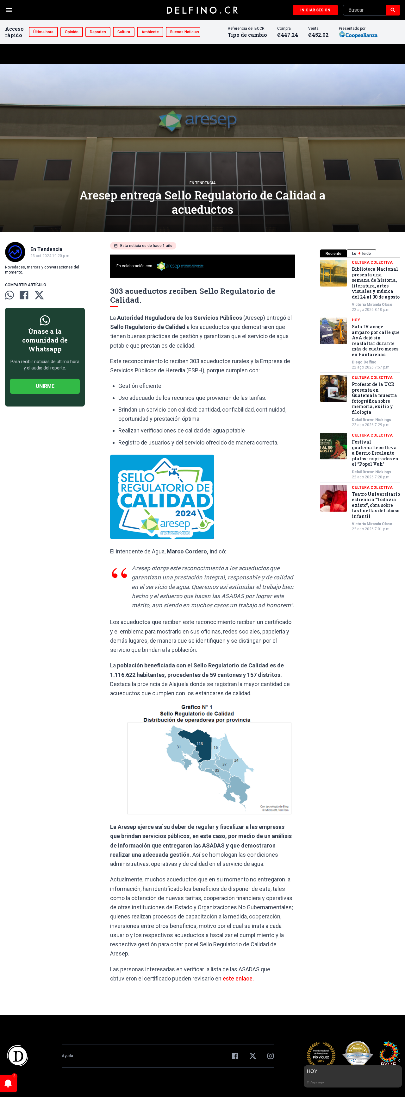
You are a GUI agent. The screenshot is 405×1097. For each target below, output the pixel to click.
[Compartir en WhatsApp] (9, 295)
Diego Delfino (364, 362)
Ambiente (150, 32)
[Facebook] (235, 1056)
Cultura (123, 32)
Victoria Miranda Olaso (372, 304)
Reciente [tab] (333, 253)
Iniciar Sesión (315, 10)
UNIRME (45, 386)
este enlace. (238, 978)
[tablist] (360, 253)
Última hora (43, 32)
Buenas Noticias (184, 32)
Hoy (356, 320)
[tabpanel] (360, 396)
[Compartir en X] (39, 295)
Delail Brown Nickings (371, 420)
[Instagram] (270, 1056)
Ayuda (67, 1056)
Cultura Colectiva (372, 262)
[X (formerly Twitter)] (253, 1056)
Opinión (71, 32)
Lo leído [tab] (361, 253)
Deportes (98, 32)
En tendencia (203, 183)
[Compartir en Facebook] (24, 295)
